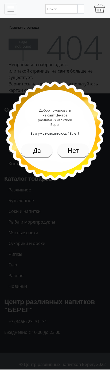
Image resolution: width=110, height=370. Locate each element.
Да (37, 150)
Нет (73, 150)
